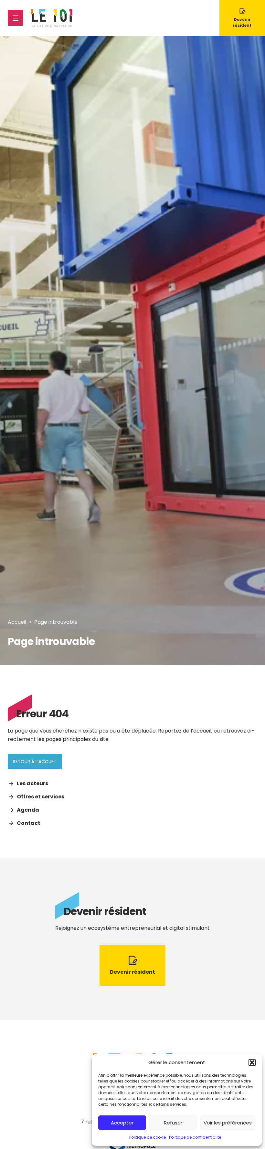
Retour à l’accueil (35, 761)
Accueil (17, 622)
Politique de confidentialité (195, 1137)
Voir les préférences (228, 1122)
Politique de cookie (147, 1137)
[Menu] (15, 18)
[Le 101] (51, 18)
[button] (252, 1062)
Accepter (122, 1122)
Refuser (173, 1122)
